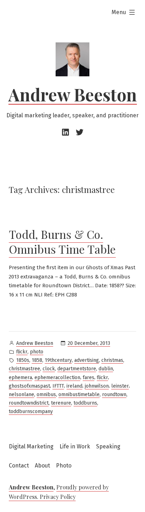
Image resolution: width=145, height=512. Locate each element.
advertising (86, 360)
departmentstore (76, 369)
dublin (106, 369)
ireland (74, 386)
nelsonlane (21, 395)
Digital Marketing (31, 446)
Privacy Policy (58, 496)
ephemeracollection (57, 378)
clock (49, 369)
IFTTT (58, 386)
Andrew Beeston (72, 94)
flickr (21, 352)
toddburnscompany (31, 411)
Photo (63, 465)
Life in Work (74, 446)
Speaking (108, 446)
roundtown (114, 395)
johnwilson (97, 386)
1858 (37, 360)
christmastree (24, 369)
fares (88, 378)
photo (36, 352)
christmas (112, 360)
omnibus (46, 395)
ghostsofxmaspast (29, 386)
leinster (120, 386)
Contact (19, 465)
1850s (22, 360)
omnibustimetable (79, 395)
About (42, 465)
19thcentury (58, 360)
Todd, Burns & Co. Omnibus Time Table (62, 241)
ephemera (20, 378)
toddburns (85, 403)
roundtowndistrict (29, 403)
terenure (61, 403)
